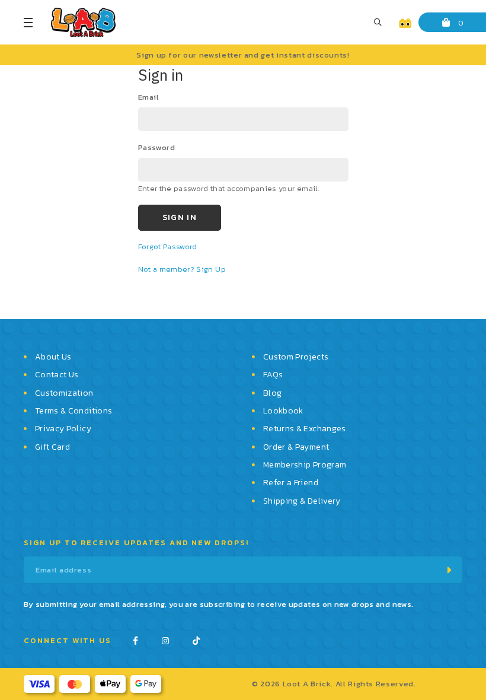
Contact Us (57, 374)
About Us (53, 357)
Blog (272, 393)
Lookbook (283, 411)
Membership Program (304, 465)
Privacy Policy (63, 428)
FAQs (273, 374)
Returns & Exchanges (304, 428)
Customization (64, 393)
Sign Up (210, 269)
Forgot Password (167, 246)
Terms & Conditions (73, 411)
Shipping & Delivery (302, 501)
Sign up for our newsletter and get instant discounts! (242, 55)
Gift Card (52, 447)
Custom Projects (295, 357)
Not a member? (167, 269)
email (148, 97)
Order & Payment (296, 447)
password (156, 147)
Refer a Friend (290, 482)
